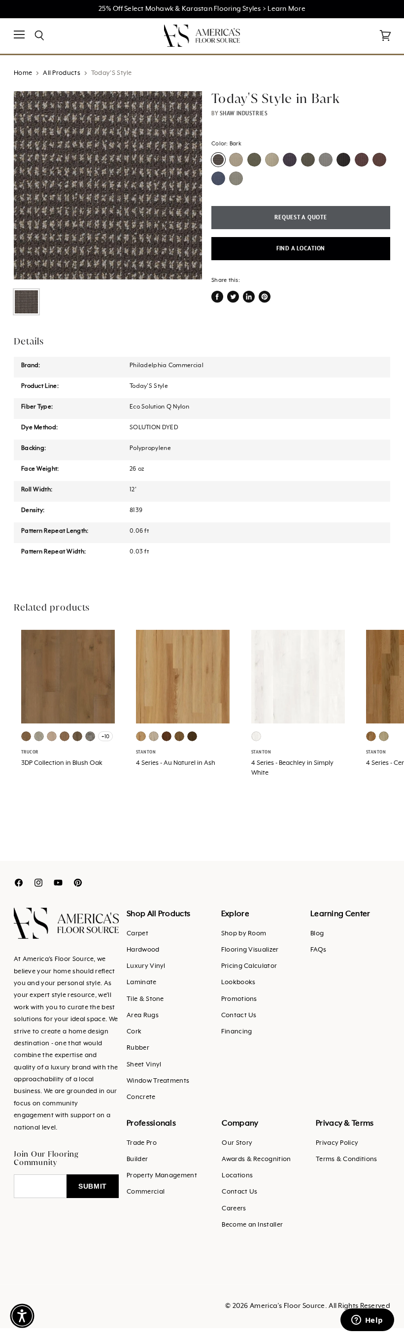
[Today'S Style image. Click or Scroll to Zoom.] (108, 185)
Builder (137, 1159)
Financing (236, 1031)
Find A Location (300, 248)
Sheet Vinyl (144, 1064)
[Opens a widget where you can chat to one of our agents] (367, 1320)
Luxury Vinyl (146, 966)
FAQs (318, 950)
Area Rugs (143, 1015)
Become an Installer (252, 1225)
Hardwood (143, 950)
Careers (234, 1208)
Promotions (239, 999)
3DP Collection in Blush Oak (61, 763)
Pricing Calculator (249, 966)
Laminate (141, 982)
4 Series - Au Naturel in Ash (175, 763)
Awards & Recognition (256, 1159)
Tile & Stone (145, 999)
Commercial (146, 1192)
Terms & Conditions (346, 1159)
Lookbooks (238, 982)
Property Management (162, 1175)
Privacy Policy (337, 1143)
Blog (317, 933)
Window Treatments (158, 1081)
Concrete (141, 1097)
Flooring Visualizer (250, 950)
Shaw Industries (244, 113)
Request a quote (300, 217)
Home (23, 73)
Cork (134, 1031)
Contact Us (239, 1015)
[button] (22, 1316)
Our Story (237, 1143)
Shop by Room (244, 933)
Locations (237, 1175)
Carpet (137, 933)
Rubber (138, 1048)
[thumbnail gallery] (26, 301)
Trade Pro (142, 1143)
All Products (61, 73)
